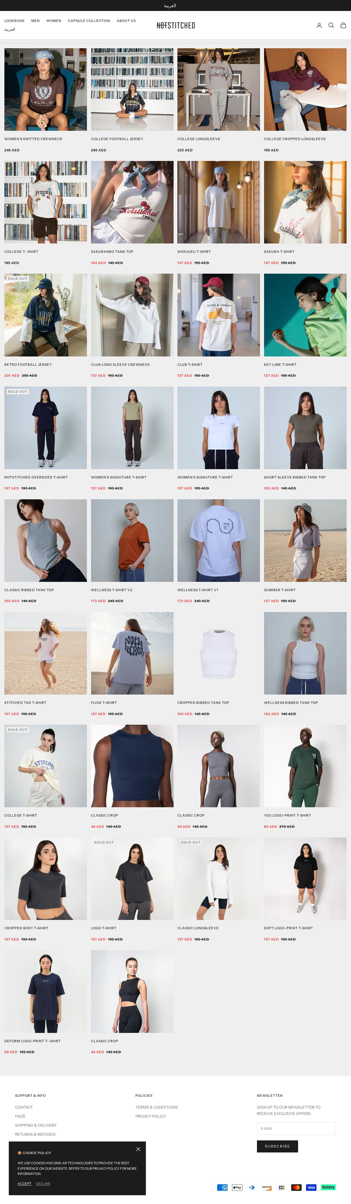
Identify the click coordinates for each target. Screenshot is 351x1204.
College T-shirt (20, 815)
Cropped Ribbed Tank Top (203, 703)
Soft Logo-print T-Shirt (288, 928)
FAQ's (20, 1116)
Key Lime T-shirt (280, 364)
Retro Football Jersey (28, 364)
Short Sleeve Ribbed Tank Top (295, 477)
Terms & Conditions (156, 1107)
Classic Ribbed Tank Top (29, 590)
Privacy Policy (150, 1116)
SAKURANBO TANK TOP (112, 252)
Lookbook (14, 21)
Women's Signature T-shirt (205, 477)
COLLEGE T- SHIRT (21, 252)
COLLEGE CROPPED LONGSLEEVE (295, 139)
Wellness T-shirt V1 (197, 590)
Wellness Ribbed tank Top (291, 703)
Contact (24, 1107)
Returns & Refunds (35, 1134)
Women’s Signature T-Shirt (119, 477)
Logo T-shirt (104, 928)
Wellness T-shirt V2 (111, 590)
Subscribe (277, 1146)
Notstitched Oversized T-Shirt (36, 477)
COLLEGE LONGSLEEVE (198, 139)
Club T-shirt (190, 364)
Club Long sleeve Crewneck (120, 364)
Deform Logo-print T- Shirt (32, 1041)
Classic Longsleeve (198, 928)
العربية (170, 5)
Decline (43, 1184)
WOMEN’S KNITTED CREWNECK (33, 139)
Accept (25, 1184)
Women (53, 21)
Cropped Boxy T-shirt (26, 928)
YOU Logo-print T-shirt (287, 815)
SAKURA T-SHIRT (279, 252)
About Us (126, 21)
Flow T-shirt (104, 703)
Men (35, 21)
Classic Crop (104, 815)
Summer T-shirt (280, 590)
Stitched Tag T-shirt (25, 703)
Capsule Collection (89, 21)
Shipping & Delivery (35, 1125)
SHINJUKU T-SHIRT (194, 252)
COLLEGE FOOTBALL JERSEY (117, 139)
